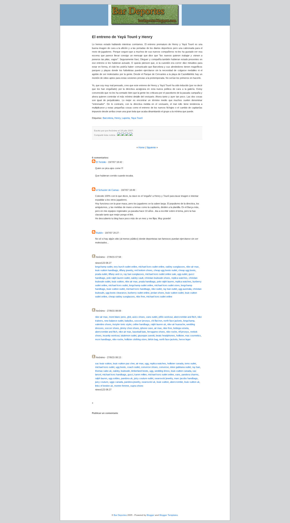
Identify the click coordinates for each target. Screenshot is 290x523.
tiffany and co (115, 274)
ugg (147, 363)
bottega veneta (181, 328)
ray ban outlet (170, 289)
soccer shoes (112, 328)
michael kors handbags (138, 289)
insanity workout (111, 335)
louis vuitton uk (192, 382)
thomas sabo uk (103, 371)
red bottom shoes (143, 270)
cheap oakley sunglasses (121, 296)
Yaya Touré (137, 118)
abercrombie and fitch (185, 317)
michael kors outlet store (167, 285)
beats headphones (165, 335)
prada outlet (101, 274)
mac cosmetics (193, 335)
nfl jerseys (183, 331)
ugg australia (184, 289)
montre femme (121, 385)
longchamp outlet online (141, 285)
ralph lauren (101, 378)
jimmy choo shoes (129, 328)
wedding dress (162, 371)
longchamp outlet (104, 266)
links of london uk (104, 385)
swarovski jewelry (164, 378)
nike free (140, 296)
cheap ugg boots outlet (165, 270)
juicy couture (101, 382)
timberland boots (139, 371)
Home (141, 147)
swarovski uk (148, 382)
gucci (130, 374)
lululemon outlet (129, 335)
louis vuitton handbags (106, 270)
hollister (180, 335)
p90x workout (166, 317)
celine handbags (141, 324)
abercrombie (176, 382)
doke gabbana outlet (180, 367)
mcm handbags (103, 339)
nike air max (192, 266)
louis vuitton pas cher (124, 363)
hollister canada (175, 363)
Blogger (150, 515)
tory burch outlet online (125, 266)
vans (177, 374)
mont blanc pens (117, 317)
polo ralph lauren (165, 281)
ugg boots (121, 367)
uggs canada (116, 382)
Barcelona (108, 118)
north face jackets (172, 320)
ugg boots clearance (116, 292)
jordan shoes (157, 292)
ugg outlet (182, 274)
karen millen (140, 374)
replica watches (179, 278)
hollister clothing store (135, 339)
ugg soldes (114, 378)
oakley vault (137, 278)
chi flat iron (156, 320)
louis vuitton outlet (116, 289)
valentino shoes (103, 324)
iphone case (146, 328)
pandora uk (127, 378)
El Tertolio (101, 162)
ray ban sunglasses (134, 274)
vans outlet (151, 317)
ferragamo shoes (156, 331)
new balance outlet (113, 320)
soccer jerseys (142, 320)
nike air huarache (176, 324)
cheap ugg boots (187, 270)
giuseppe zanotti (146, 335)
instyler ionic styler (122, 324)
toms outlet (190, 363)
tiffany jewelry (126, 270)
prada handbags (147, 281)
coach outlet (133, 367)
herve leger (185, 339)
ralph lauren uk (158, 324)
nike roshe (171, 331)
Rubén (99, 233)
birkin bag (153, 339)
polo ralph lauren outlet (118, 278)
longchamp (188, 320)
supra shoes (136, 385)
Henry (117, 118)
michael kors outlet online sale (160, 274)
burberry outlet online (138, 292)
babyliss (129, 320)
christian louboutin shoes (157, 278)
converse (164, 367)
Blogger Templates (168, 515)
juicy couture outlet (143, 378)
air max (158, 328)
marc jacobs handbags (186, 378)
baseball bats (139, 331)
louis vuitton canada (181, 371)
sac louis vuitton (103, 363)
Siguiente (151, 147)
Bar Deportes (120, 515)
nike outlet (156, 289)
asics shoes (138, 317)
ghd (129, 317)
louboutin (125, 371)
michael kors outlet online (151, 266)
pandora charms (190, 374)
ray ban (196, 367)
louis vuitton (118, 281)
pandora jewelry (132, 382)
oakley (116, 371)
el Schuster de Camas (107, 190)
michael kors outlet (118, 285)
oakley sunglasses (175, 266)
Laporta (126, 118)
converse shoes (149, 367)
